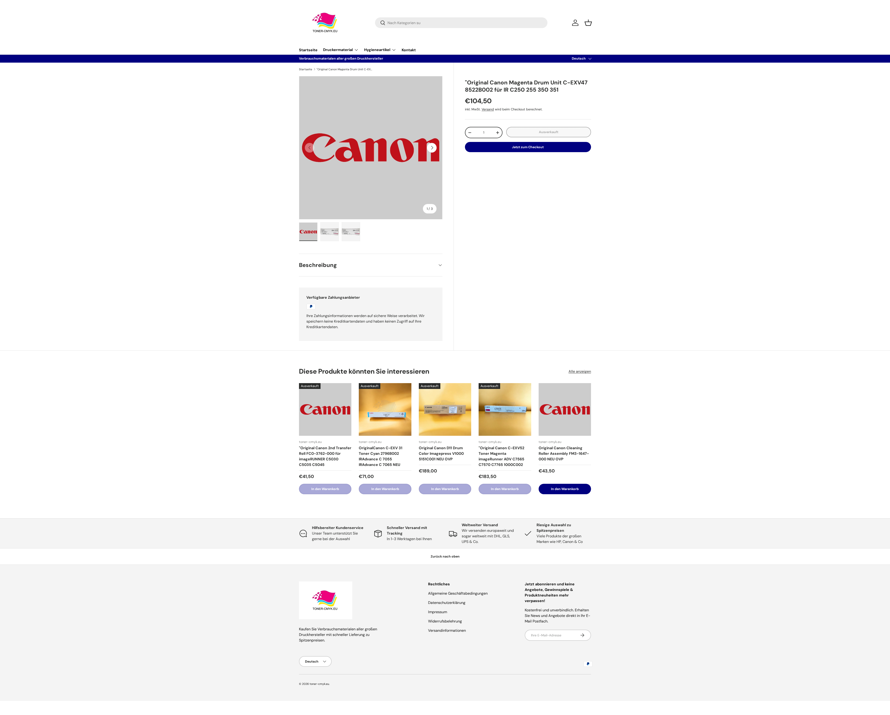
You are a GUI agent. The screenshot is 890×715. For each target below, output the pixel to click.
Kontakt (409, 50)
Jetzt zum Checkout (528, 147)
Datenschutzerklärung (446, 602)
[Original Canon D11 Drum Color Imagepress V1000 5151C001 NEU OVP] (445, 409)
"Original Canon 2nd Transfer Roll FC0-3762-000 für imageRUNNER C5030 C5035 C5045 (325, 456)
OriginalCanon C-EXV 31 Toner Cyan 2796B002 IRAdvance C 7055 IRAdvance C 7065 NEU (380, 456)
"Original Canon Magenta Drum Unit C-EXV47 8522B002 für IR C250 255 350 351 (344, 69)
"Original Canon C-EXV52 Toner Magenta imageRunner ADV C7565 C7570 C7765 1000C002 (501, 456)
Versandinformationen (447, 630)
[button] (588, 23)
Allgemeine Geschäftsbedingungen (458, 593)
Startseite (308, 50)
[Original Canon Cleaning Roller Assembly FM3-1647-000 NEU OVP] (565, 409)
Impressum (437, 611)
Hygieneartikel (377, 49)
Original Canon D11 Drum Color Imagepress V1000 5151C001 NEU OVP (441, 454)
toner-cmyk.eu (319, 684)
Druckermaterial (338, 49)
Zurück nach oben (445, 556)
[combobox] (461, 22)
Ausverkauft (548, 132)
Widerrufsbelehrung (445, 621)
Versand (488, 109)
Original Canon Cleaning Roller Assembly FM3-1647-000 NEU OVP (564, 454)
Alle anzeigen (580, 371)
